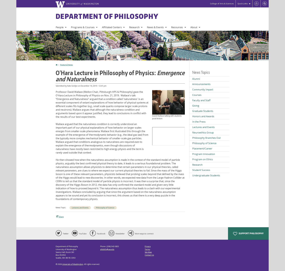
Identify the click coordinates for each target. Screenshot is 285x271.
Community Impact (202, 89)
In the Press (199, 121)
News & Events (155, 27)
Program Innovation (203, 154)
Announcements (201, 84)
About (193, 27)
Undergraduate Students (206, 175)
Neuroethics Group (203, 132)
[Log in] (256, 3)
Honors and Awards (203, 116)
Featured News (66, 65)
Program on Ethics (202, 159)
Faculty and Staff (201, 100)
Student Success (201, 170)
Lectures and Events (80, 207)
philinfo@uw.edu (107, 249)
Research (134, 27)
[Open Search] (265, 3)
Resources (177, 27)
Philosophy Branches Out (206, 138)
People (60, 27)
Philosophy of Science (105, 207)
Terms (147, 249)
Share (61, 216)
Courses (196, 95)
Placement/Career (202, 148)
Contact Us (149, 255)
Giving (195, 105)
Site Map (148, 252)
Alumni (196, 78)
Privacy (148, 246)
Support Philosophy (251, 233)
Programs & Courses (83, 27)
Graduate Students (202, 111)
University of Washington (72, 264)
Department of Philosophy (107, 16)
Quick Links (243, 3)
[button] (168, 102)
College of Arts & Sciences (222, 3)
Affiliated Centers (112, 27)
